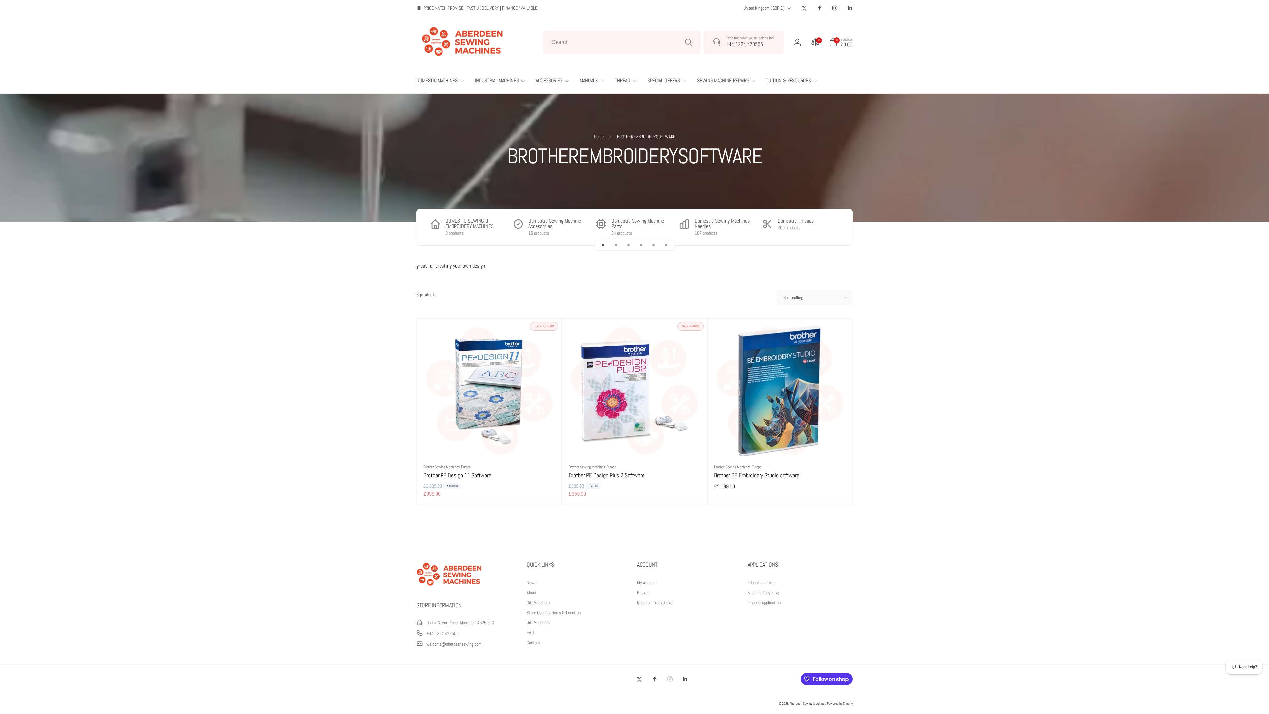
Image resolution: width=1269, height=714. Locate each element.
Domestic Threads (796, 221)
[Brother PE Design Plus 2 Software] (635, 444)
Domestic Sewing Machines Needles (722, 223)
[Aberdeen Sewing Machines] (449, 587)
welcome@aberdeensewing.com (453, 644)
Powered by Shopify (840, 703)
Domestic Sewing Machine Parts (637, 223)
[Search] (688, 42)
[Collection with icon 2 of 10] (616, 245)
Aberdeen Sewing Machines (808, 703)
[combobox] (621, 42)
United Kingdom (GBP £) (764, 8)
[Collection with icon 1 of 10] (603, 245)
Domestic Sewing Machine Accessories (554, 223)
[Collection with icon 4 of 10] (641, 245)
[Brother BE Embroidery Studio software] (780, 444)
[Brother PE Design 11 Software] (489, 444)
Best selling (793, 297)
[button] (841, 42)
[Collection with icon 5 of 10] (653, 245)
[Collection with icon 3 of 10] (628, 245)
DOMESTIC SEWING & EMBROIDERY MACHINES (469, 223)
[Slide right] (836, 227)
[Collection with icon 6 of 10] (666, 245)
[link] (476, 8)
